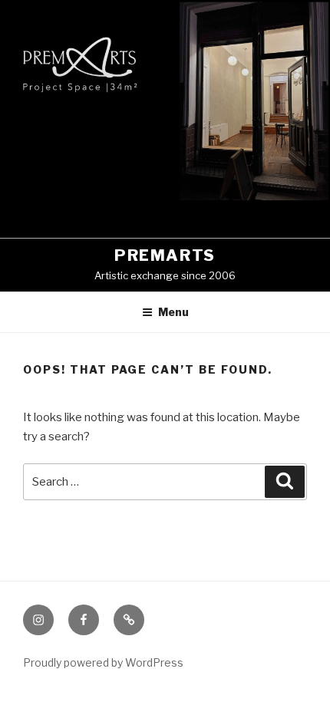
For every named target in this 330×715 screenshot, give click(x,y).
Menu (173, 311)
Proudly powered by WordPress (103, 662)
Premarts (165, 255)
